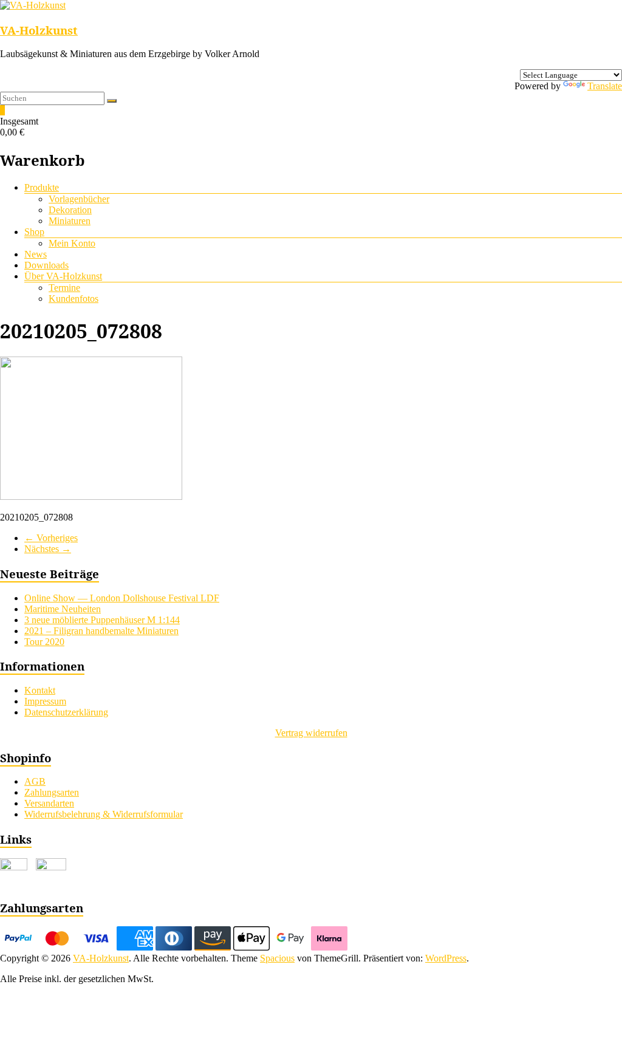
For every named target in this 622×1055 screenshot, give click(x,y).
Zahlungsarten (51, 792)
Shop (34, 232)
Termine (64, 287)
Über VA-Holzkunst (63, 276)
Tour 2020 (44, 642)
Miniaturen (70, 221)
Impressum (45, 701)
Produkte (41, 187)
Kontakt (39, 690)
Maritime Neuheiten (62, 609)
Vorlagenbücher (79, 199)
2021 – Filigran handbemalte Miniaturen (101, 631)
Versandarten (49, 803)
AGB (35, 781)
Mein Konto (72, 243)
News (35, 254)
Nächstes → (47, 549)
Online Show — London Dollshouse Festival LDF (121, 598)
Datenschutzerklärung (66, 712)
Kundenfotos (73, 298)
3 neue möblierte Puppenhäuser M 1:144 (102, 620)
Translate (604, 86)
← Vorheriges (51, 538)
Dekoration (70, 210)
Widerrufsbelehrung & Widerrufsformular (103, 814)
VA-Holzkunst (39, 30)
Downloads (46, 265)
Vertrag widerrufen (311, 733)
